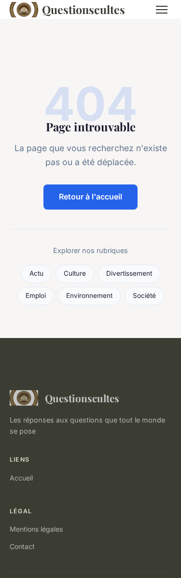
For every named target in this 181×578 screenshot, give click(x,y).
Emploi (36, 295)
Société (144, 295)
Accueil (21, 478)
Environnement (89, 295)
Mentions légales (36, 529)
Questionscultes (83, 9)
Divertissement (129, 273)
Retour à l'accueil (90, 196)
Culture (75, 273)
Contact (22, 546)
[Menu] (161, 9)
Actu (36, 273)
